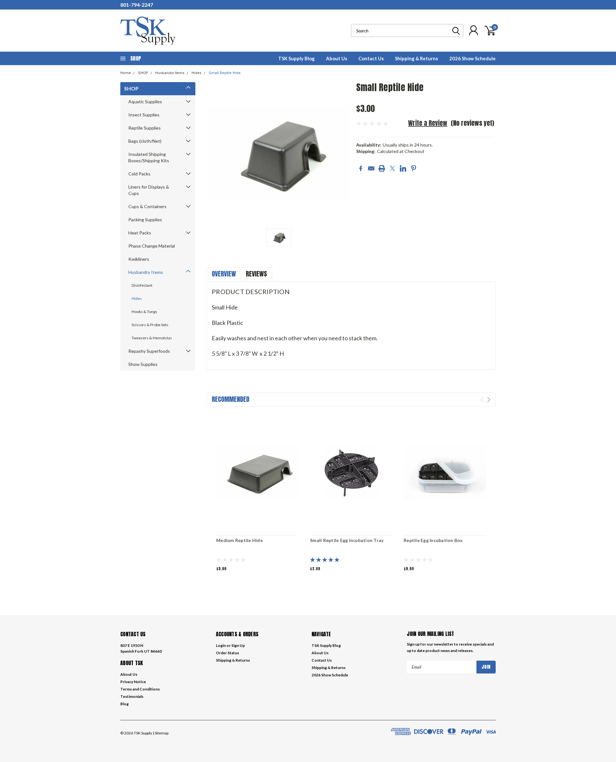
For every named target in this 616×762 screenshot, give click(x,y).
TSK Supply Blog (296, 58)
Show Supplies (143, 364)
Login (221, 645)
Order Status (227, 652)
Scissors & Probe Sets (150, 324)
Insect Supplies (143, 114)
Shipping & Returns (416, 58)
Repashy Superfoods (149, 351)
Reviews (256, 274)
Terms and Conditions (140, 689)
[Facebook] (360, 168)
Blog (124, 703)
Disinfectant (142, 285)
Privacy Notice (133, 681)
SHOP (143, 73)
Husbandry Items (169, 73)
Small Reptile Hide (225, 73)
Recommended (230, 399)
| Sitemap (160, 733)
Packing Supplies (145, 219)
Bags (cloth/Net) (144, 141)
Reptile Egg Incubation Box (433, 540)
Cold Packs (139, 173)
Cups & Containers (147, 206)
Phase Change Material (151, 246)
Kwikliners (138, 259)
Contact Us (371, 58)
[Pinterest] (413, 168)
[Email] (371, 168)
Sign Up (238, 645)
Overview (224, 274)
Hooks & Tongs (144, 311)
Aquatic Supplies (145, 101)
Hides (196, 73)
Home (125, 73)
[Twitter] (392, 168)
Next (489, 400)
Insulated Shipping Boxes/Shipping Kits (148, 157)
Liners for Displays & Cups (148, 190)
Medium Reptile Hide (239, 540)
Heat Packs (139, 232)
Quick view (257, 472)
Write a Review (427, 123)
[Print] (382, 168)
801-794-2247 (136, 5)
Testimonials (131, 696)
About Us (336, 58)
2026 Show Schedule (472, 58)
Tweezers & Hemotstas (152, 337)
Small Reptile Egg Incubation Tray (346, 540)
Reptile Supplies (144, 128)
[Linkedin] (403, 168)
